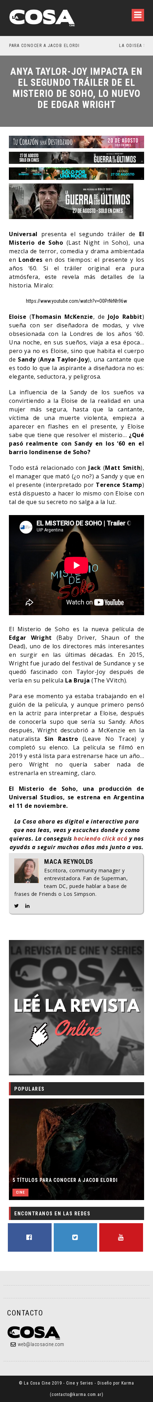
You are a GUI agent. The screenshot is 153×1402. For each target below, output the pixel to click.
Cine (20, 1192)
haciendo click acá (100, 838)
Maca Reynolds (68, 861)
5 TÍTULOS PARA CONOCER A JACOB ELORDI (65, 1180)
